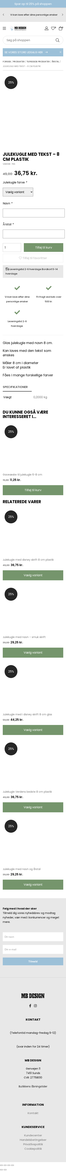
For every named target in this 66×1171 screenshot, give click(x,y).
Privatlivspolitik (33, 1144)
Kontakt (33, 1113)
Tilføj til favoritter (34, 258)
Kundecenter (33, 1135)
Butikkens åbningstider (33, 1086)
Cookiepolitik (33, 1149)
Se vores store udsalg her (24, 52)
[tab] (17, 387)
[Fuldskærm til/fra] (8, 1165)
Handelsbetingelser (33, 1140)
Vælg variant (33, 575)
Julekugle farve (15, 182)
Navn (7, 203)
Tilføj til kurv (43, 247)
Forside (7, 61)
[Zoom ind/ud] (12, 1165)
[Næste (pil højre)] (5, 1169)
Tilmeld (33, 961)
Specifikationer (15, 387)
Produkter (19, 61)
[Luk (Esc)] (1, 1165)
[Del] (5, 1165)
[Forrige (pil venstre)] (1, 1169)
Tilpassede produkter (38, 61)
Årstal (55, 61)
